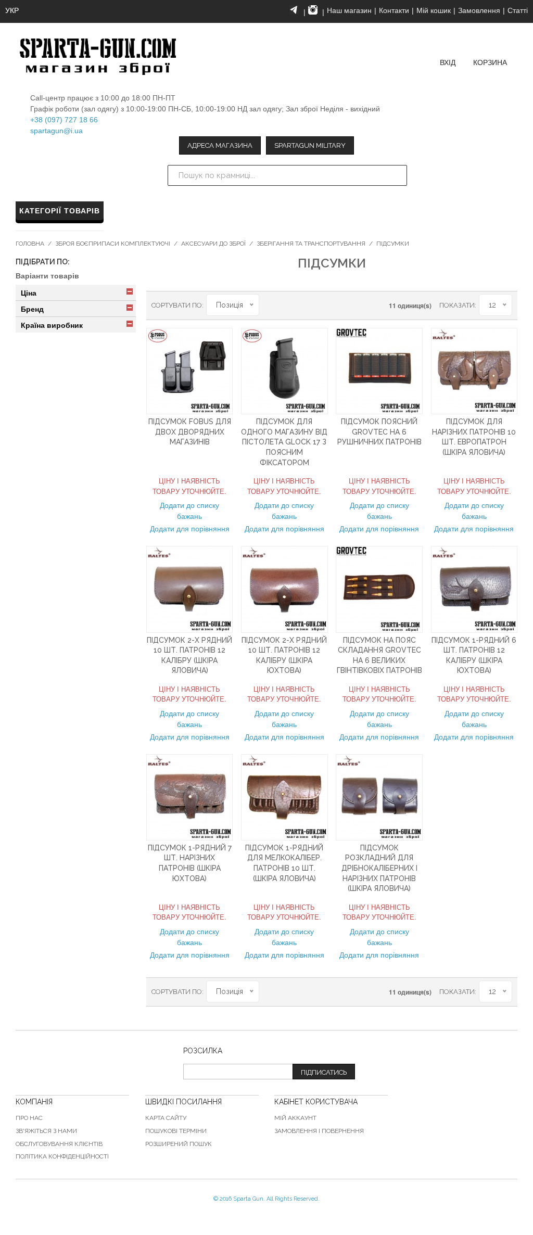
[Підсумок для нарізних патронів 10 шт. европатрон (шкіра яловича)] (474, 371)
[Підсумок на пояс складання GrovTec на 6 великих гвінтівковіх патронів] (379, 589)
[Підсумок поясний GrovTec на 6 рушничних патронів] (379, 371)
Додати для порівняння (190, 528)
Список (303, 305)
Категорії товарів (59, 211)
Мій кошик (433, 10)
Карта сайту (165, 1118)
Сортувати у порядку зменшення (267, 305)
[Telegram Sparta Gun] (294, 10)
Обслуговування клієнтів (59, 1144)
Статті (517, 10)
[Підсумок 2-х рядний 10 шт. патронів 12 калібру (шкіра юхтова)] (284, 589)
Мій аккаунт (295, 1118)
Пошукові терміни (176, 1131)
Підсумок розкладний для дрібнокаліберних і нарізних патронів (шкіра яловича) (379, 868)
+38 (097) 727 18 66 (64, 120)
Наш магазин (349, 10)
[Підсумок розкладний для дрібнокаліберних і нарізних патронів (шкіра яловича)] (379, 797)
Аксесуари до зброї (213, 243)
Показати (457, 305)
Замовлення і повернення (319, 1131)
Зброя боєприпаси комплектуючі (112, 243)
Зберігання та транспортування (311, 243)
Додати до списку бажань (189, 510)
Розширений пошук (178, 1144)
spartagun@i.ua (56, 130)
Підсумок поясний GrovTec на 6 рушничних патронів (379, 431)
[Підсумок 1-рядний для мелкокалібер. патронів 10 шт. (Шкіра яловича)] (284, 797)
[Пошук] (396, 175)
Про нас (29, 1118)
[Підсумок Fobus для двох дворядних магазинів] (189, 371)
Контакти (394, 10)
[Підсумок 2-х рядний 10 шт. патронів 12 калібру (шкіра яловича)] (189, 589)
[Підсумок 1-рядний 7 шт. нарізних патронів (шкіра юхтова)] (189, 797)
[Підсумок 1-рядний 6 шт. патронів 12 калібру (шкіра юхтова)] (474, 589)
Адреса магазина (219, 145)
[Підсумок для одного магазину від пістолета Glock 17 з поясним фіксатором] (284, 371)
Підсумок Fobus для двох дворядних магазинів (189, 431)
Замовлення (479, 10)
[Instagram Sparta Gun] (313, 10)
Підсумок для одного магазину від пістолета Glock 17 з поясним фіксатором (284, 441)
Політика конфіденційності (62, 1156)
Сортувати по (176, 305)
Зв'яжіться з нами (46, 1131)
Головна (30, 243)
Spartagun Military (310, 145)
